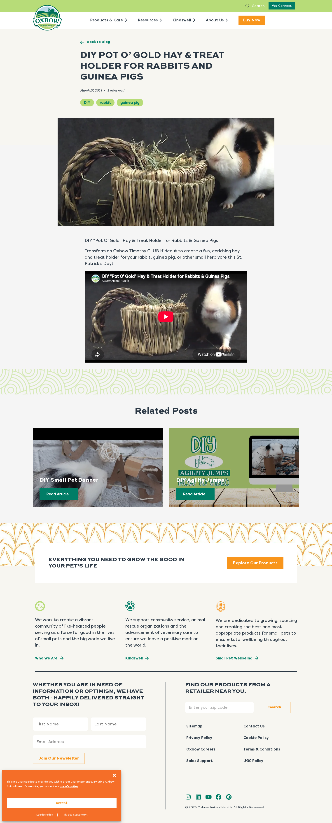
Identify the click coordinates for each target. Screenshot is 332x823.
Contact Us (254, 726)
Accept (62, 803)
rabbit (105, 102)
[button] (114, 775)
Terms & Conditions (261, 749)
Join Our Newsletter (58, 758)
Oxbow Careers (200, 749)
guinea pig (130, 102)
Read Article (57, 494)
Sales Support (199, 761)
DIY (87, 102)
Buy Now (251, 20)
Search (258, 6)
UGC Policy (253, 761)
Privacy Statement (75, 814)
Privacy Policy (199, 738)
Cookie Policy (44, 814)
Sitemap (194, 726)
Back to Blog (98, 42)
